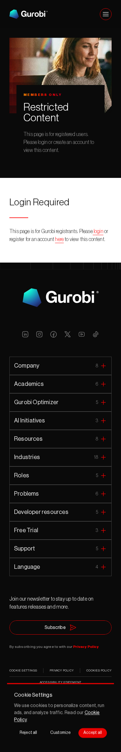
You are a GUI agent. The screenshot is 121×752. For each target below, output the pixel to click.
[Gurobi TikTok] (95, 334)
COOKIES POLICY (99, 670)
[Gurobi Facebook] (53, 334)
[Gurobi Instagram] (39, 334)
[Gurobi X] (67, 334)
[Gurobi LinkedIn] (25, 334)
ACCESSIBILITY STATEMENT (61, 682)
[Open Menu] (106, 14)
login (98, 231)
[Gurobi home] (28, 14)
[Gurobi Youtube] (81, 334)
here (59, 239)
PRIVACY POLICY (62, 670)
